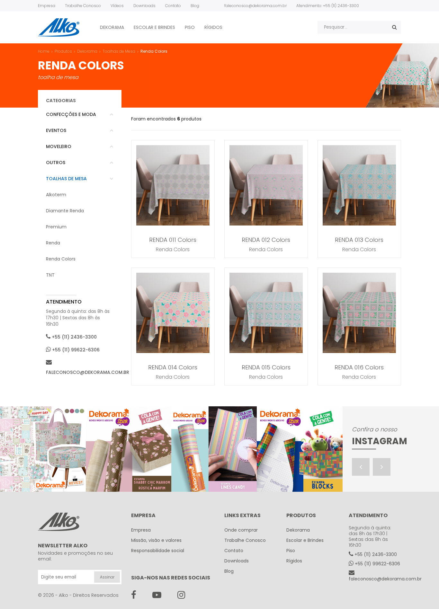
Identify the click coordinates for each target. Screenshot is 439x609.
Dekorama (112, 27)
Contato (173, 5)
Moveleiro (58, 146)
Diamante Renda (65, 210)
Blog (195, 5)
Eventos (56, 130)
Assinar (107, 577)
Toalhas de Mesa (66, 178)
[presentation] (361, 467)
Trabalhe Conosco (83, 5)
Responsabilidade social (157, 550)
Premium (56, 227)
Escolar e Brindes (154, 27)
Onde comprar (241, 530)
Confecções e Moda (71, 114)
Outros (55, 162)
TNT (50, 275)
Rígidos (213, 27)
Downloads (144, 5)
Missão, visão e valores (156, 540)
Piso (190, 27)
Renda (53, 243)
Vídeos (117, 5)
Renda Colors (61, 259)
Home (43, 51)
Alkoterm (56, 194)
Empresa (46, 5)
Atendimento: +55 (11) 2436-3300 (327, 5)
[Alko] (58, 27)
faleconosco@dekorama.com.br (255, 5)
